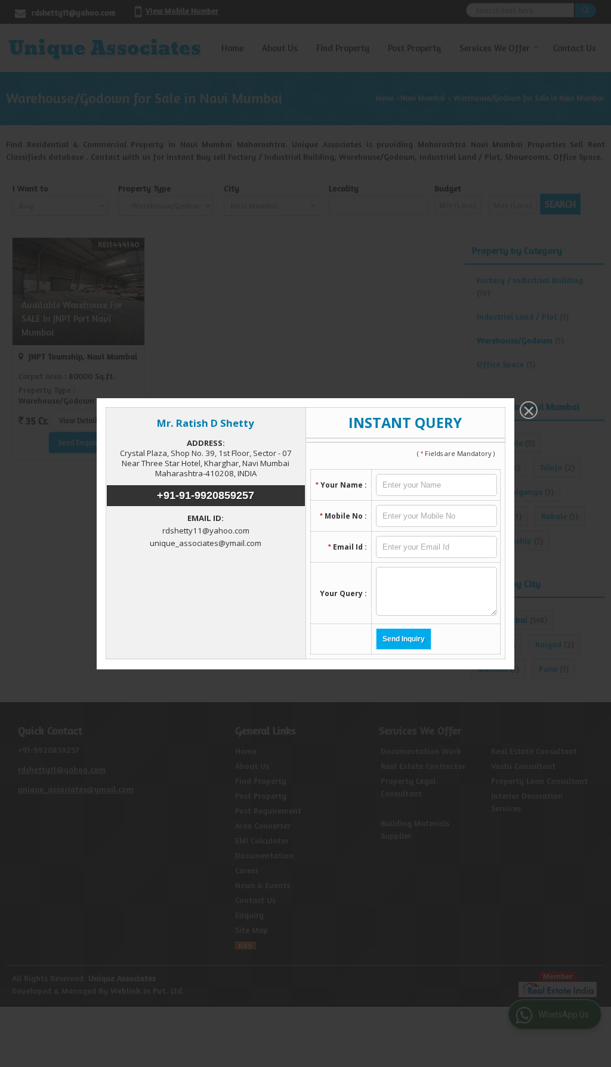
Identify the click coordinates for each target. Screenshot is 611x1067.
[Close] (527, 411)
